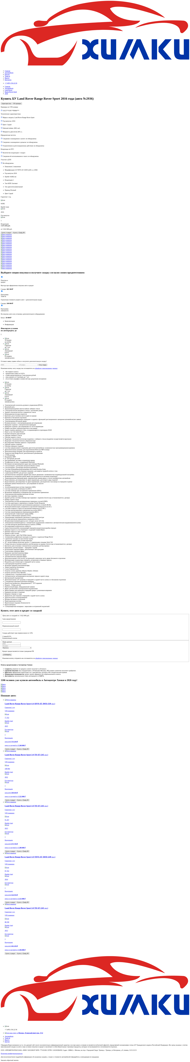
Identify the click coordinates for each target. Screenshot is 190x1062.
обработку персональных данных (46, 368)
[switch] (1, 277)
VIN (17, 103)
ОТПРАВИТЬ (7, 655)
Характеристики (6, 103)
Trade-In (7, 1038)
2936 (6, 93)
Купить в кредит (6, 232)
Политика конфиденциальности (11, 1053)
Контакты (8, 80)
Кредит (7, 74)
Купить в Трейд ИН (19, 232)
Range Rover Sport (11, 92)
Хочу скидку (42, 365)
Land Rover (8, 90)
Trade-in (7, 76)
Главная (7, 71)
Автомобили (9, 73)
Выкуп (7, 78)
